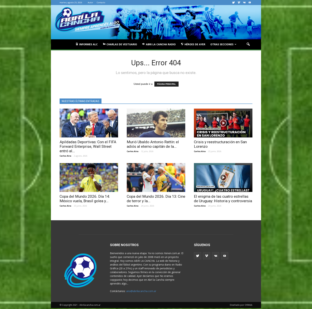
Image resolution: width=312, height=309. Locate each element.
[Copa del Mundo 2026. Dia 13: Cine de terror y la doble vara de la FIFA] (156, 177)
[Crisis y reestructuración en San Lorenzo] (223, 123)
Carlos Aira (65, 155)
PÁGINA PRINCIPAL (166, 84)
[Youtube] (249, 2)
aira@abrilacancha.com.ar (141, 291)
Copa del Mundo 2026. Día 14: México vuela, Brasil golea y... (85, 198)
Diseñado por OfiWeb (241, 304)
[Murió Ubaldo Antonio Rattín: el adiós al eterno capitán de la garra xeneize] (156, 123)
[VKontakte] (244, 2)
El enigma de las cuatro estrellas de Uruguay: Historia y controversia (223, 198)
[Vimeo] (239, 2)
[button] (248, 44)
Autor (90, 2)
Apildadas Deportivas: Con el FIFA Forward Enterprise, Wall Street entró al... (88, 146)
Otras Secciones (221, 44)
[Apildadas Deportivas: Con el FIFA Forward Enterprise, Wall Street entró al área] (89, 123)
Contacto (101, 2)
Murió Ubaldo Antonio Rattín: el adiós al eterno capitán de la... (153, 144)
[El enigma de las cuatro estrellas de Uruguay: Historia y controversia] (223, 177)
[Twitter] (233, 2)
